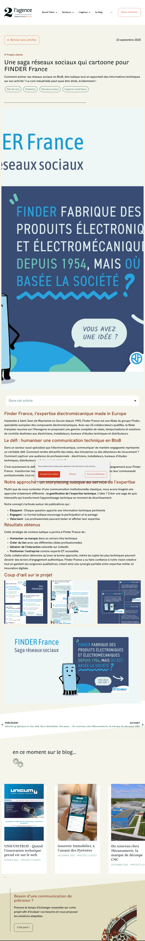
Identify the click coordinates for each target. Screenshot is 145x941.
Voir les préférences (96, 474)
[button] (135, 401)
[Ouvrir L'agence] (89, 12)
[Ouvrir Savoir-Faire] (56, 12)
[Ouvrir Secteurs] (73, 12)
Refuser (72, 474)
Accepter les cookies (49, 474)
